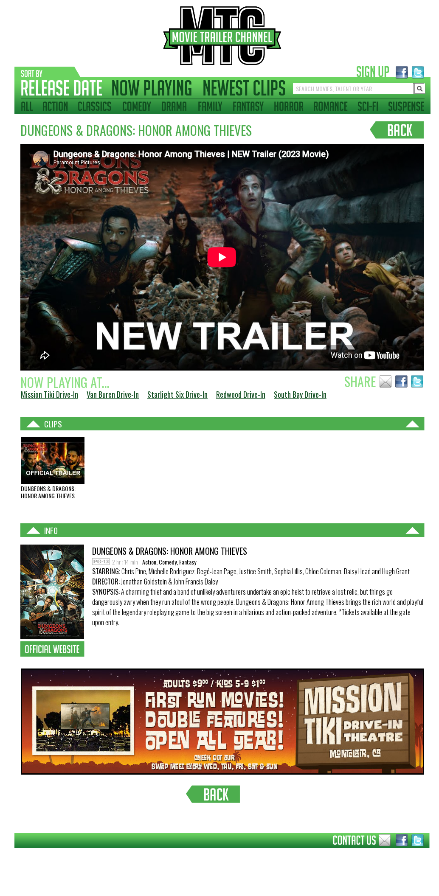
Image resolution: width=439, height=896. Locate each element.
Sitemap (8, 854)
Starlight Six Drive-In (177, 394)
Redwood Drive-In (240, 394)
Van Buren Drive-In (113, 394)
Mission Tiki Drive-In (49, 394)
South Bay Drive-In (300, 394)
